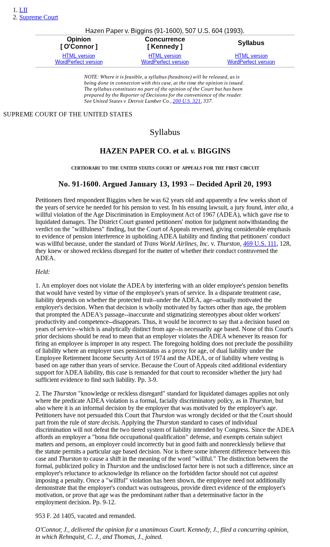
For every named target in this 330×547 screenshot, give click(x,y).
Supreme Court (38, 17)
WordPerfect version (79, 62)
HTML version (78, 56)
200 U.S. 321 (187, 101)
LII (23, 9)
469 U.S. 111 (259, 243)
